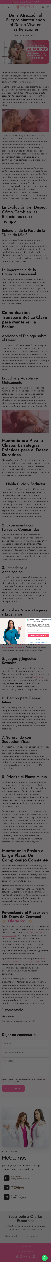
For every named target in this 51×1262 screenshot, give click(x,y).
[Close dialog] (50, 619)
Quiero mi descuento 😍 (38, 635)
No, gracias (38, 639)
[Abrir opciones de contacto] (45, 1258)
